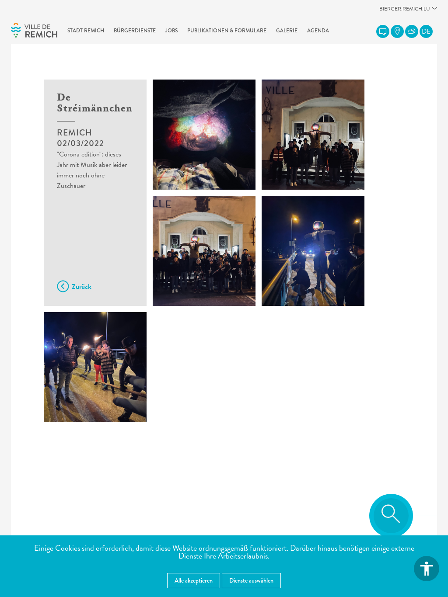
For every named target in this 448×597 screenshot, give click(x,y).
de (426, 31)
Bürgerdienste (135, 31)
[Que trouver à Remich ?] (397, 31)
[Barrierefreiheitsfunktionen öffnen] (426, 568)
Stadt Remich (85, 31)
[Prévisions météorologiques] (411, 31)
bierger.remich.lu (404, 11)
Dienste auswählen (251, 580)
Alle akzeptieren (194, 580)
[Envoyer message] (382, 31)
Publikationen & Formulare (226, 31)
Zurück (81, 286)
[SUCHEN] (391, 515)
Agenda (318, 31)
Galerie (287, 31)
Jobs (171, 31)
